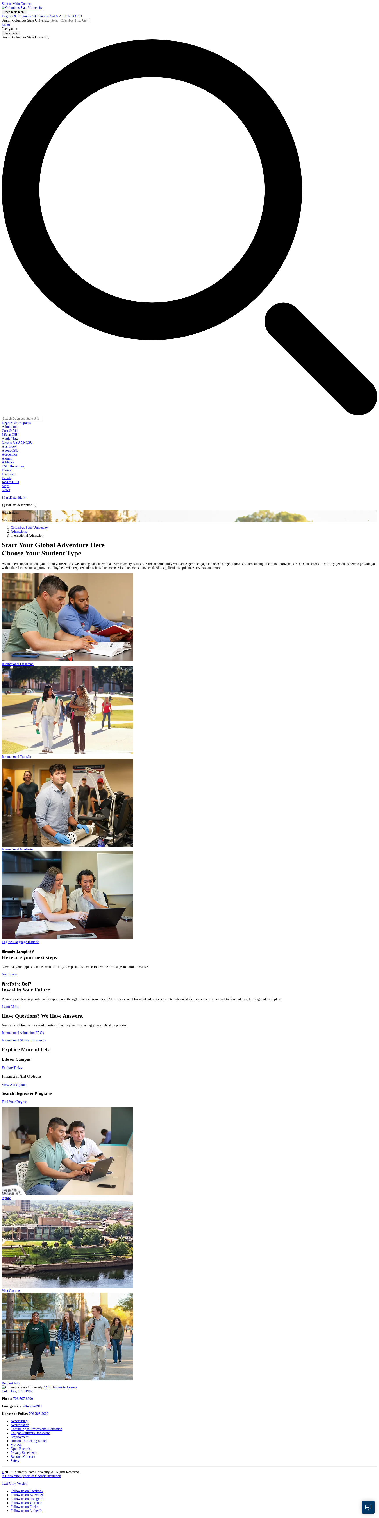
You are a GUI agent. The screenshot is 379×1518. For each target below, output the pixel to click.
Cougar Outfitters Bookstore (30, 1433)
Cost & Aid (56, 16)
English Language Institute (20, 942)
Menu (6, 25)
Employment (19, 1437)
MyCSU (27, 442)
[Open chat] (368, 1507)
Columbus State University (29, 527)
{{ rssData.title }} (14, 497)
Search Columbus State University (25, 20)
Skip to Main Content (17, 3)
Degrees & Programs (16, 16)
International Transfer (16, 756)
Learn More (10, 1006)
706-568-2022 (38, 1413)
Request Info (11, 1383)
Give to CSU (11, 442)
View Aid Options (14, 1085)
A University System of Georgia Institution (31, 1476)
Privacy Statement (23, 1453)
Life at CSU (73, 16)
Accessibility (19, 1421)
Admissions (39, 16)
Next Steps (9, 974)
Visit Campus (11, 1290)
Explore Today (12, 1067)
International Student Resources (24, 1040)
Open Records (20, 1449)
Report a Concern (23, 1456)
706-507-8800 (23, 1398)
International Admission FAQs (23, 1033)
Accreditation (20, 1425)
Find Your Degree (14, 1102)
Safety (15, 1460)
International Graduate (17, 849)
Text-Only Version (14, 1483)
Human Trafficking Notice (29, 1441)
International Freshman (18, 664)
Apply (6, 1198)
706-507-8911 (32, 1406)
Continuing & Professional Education (36, 1429)
